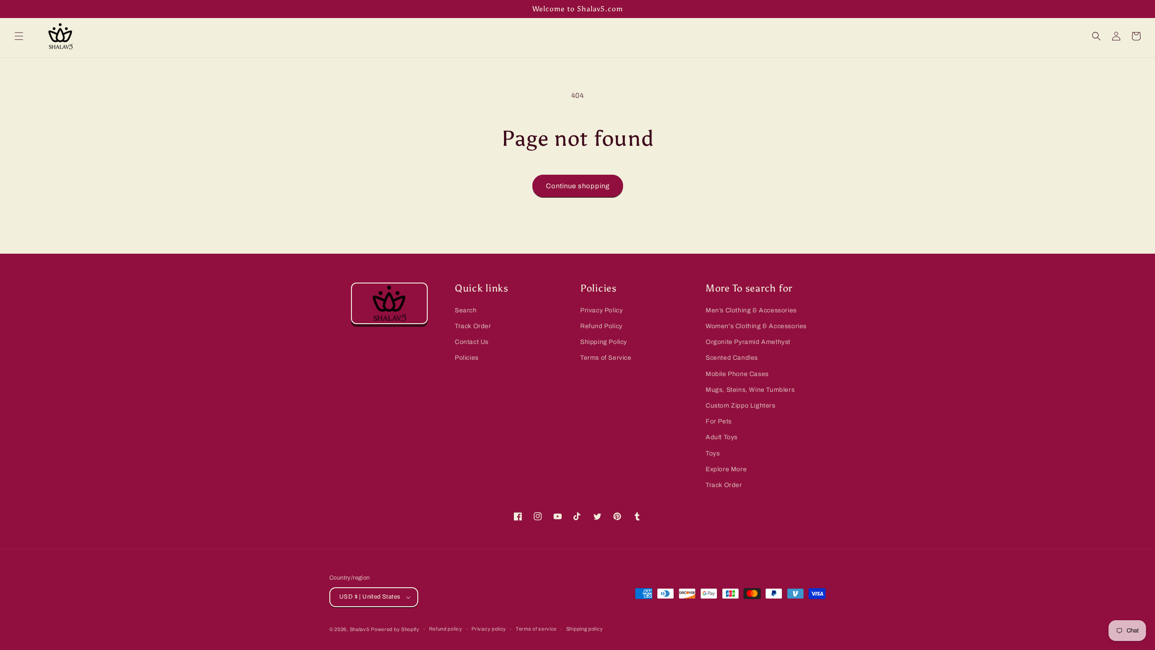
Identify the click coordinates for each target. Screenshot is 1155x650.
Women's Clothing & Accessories (756, 326)
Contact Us (472, 342)
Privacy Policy (601, 310)
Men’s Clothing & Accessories (751, 310)
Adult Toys (722, 437)
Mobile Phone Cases (737, 374)
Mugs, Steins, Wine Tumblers (750, 389)
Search (466, 310)
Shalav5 (360, 629)
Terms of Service (606, 357)
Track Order (473, 326)
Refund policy (445, 628)
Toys (713, 453)
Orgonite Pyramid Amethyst (748, 342)
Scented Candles (732, 357)
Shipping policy (584, 628)
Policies (467, 357)
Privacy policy (488, 628)
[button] (19, 36)
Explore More (726, 469)
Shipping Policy (603, 342)
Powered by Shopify (395, 629)
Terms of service (536, 628)
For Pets (719, 421)
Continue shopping (578, 186)
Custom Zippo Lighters (741, 405)
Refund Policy (601, 326)
